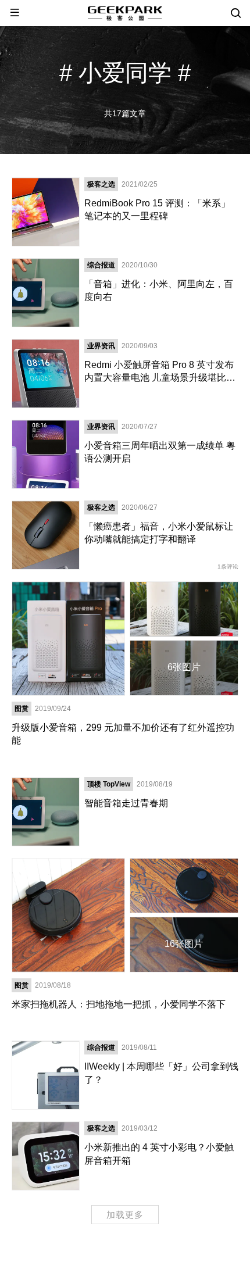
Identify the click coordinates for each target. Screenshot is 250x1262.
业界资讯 (101, 346)
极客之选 (101, 184)
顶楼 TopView (108, 784)
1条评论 (227, 566)
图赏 (21, 709)
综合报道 (101, 265)
